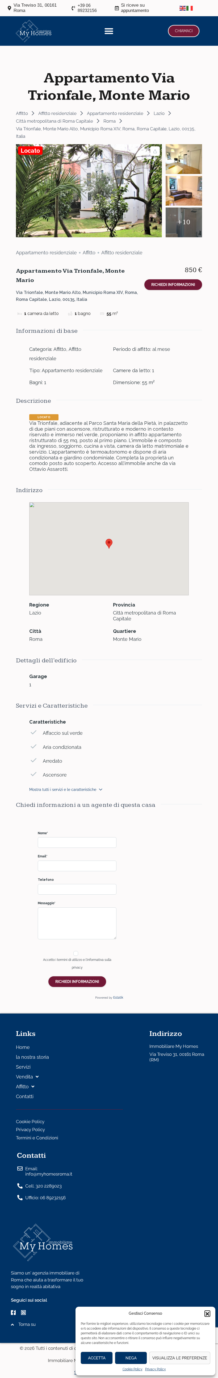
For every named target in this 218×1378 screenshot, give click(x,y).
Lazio (159, 113)
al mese (161, 349)
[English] (182, 8)
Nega (131, 1358)
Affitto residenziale (57, 113)
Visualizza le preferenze (179, 1358)
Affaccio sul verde (63, 733)
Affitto (22, 113)
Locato (30, 150)
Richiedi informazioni (173, 285)
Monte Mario (127, 639)
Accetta (97, 1358)
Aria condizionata (62, 747)
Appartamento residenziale (115, 113)
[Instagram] (23, 1312)
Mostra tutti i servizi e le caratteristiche (62, 789)
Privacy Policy (155, 1369)
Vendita (24, 1077)
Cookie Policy (132, 1369)
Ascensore (55, 775)
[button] (207, 1313)
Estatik (118, 997)
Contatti (24, 1096)
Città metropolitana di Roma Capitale (54, 121)
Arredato (52, 761)
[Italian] (189, 8)
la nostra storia (32, 1057)
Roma (109, 121)
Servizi (23, 1067)
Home (23, 1047)
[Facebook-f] (13, 1312)
